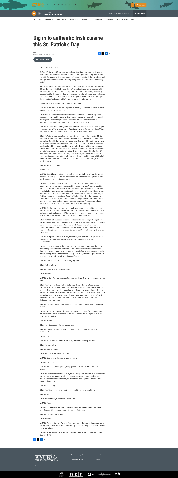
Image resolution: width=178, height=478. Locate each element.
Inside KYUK (61, 19)
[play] (33, 13)
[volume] (39, 13)
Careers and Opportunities (79, 455)
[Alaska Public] (61, 474)
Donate (142, 5)
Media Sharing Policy (77, 459)
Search (132, 19)
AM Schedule (74, 19)
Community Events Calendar (117, 19)
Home (34, 19)
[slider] (42, 13)
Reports (98, 459)
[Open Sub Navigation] (43, 19)
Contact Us (99, 455)
